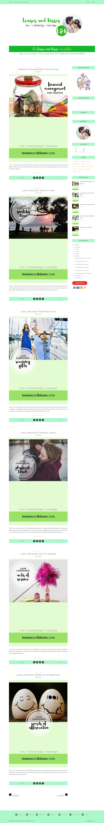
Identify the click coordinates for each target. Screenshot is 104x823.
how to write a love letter (86, 227)
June (76, 251)
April (76, 256)
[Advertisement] (83, 104)
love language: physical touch (38, 433)
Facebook (76, 151)
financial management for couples (38, 69)
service (74, 171)
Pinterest (84, 151)
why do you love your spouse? (87, 204)
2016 (75, 244)
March (76, 275)
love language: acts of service (38, 554)
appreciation (38, 672)
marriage (91, 166)
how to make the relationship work (87, 217)
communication (38, 188)
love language (38, 551)
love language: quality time (38, 191)
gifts (38, 309)
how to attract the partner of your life (87, 182)
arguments (38, 67)
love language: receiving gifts (38, 312)
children (89, 161)
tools (79, 171)
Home (10, 2)
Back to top (90, 821)
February (77, 277)
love (38, 430)
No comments (21, 177)
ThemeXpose (22, 820)
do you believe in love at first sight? (87, 194)
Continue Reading (38, 173)
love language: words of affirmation (38, 675)
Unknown (61, 298)
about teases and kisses (21, 2)
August (77, 247)
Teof (62, 177)
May (76, 253)
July (76, 249)
